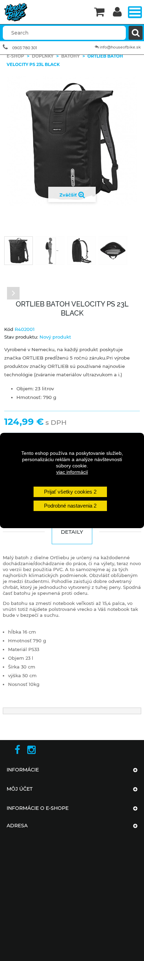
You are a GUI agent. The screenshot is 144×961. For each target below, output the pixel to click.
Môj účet (20, 789)
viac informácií (72, 472)
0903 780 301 (24, 47)
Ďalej (13, 293)
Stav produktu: (21, 337)
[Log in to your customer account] (117, 12)
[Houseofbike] (44, 12)
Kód (8, 329)
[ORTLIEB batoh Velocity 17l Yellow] (18, 250)
